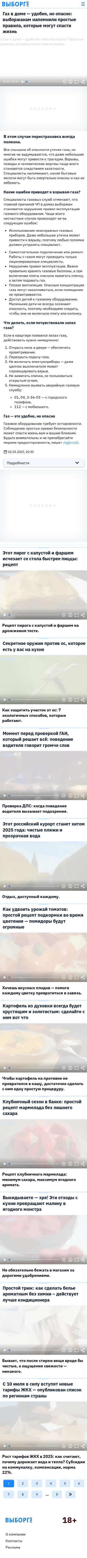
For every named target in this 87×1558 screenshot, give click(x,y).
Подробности (18, 463)
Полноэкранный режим (76, 82)
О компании (15, 1534)
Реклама (13, 1547)
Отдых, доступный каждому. (31, 896)
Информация (70, 82)
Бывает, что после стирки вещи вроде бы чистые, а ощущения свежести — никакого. (42, 1366)
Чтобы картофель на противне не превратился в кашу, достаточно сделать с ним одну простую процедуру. (42, 1083)
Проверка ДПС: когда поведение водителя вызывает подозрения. (35, 808)
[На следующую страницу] (57, 1494)
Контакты (14, 1540)
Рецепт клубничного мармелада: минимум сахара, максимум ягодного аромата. (39, 1179)
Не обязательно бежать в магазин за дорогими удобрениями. (38, 1272)
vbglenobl (70, 442)
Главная (19, 1520)
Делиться (83, 82)
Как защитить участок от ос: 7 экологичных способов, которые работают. (34, 715)
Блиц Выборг (15, 4)
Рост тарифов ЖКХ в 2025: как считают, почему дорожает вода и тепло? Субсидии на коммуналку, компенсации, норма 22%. (43, 1464)
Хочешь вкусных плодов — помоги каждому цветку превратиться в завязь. (42, 990)
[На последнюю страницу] (70, 1494)
